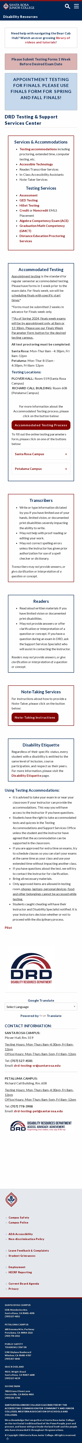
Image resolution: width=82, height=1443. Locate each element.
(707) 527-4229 (12, 1378)
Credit (25, 210)
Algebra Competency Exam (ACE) (44, 220)
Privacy (14, 1288)
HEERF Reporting (20, 1272)
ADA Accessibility (21, 1234)
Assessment (29, 195)
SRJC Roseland (14, 1366)
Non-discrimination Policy (26, 1239)
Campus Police (18, 1222)
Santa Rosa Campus (29, 454)
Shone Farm (12, 1386)
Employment (17, 1267)
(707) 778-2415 (12, 1336)
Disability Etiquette (26, 775)
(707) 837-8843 (12, 1358)
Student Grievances (22, 1255)
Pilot (8, 927)
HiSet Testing (29, 205)
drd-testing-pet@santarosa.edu (38, 1111)
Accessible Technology (36, 164)
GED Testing (29, 200)
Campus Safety (19, 1217)
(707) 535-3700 (12, 1397)
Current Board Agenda (24, 1283)
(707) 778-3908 (22, 1106)
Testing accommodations (38, 149)
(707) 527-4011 (12, 1316)
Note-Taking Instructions (35, 717)
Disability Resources (20, 17)
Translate (54, 1016)
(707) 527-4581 (22, 1060)
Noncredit (41, 210)
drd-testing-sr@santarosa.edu (37, 1065)
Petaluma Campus (28, 468)
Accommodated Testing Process (41, 425)
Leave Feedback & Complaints (29, 1250)
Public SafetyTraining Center (16, 1346)
